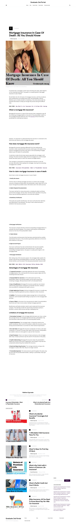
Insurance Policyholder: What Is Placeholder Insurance (32, 167)
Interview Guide (27, 520)
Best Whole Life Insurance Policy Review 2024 (29, 264)
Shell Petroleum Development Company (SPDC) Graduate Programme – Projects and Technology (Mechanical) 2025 (62, 493)
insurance (32, 116)
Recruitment (62, 518)
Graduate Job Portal (38, 2)
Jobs (37, 518)
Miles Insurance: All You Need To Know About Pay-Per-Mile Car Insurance (39, 501)
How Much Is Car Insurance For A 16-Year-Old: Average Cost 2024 (35, 106)
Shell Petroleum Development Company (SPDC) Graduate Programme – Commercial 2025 (62, 488)
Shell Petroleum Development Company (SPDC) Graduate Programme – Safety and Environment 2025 (62, 505)
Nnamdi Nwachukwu (33, 472)
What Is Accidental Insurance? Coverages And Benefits (38, 416)
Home (26, 518)
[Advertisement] (38, 15)
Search (67, 480)
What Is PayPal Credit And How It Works (38, 484)
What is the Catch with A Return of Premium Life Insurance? (37, 467)
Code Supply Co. (15, 520)
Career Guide (50, 518)
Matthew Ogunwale (13, 38)
